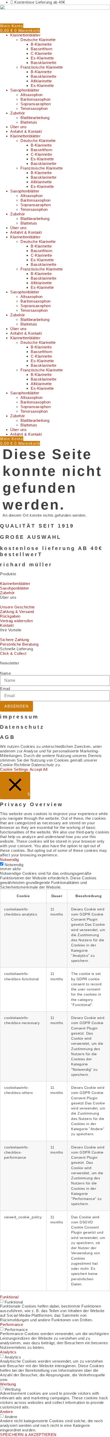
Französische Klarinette (41, 67)
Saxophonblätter (24, 90)
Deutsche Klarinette (38, 39)
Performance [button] (11, 1324)
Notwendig (14, 865)
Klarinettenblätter (25, 35)
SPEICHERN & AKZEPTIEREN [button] (28, 1434)
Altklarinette (41, 81)
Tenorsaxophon (34, 108)
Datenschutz (22, 727)
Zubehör (17, 113)
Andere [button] (6, 1411)
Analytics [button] (8, 1352)
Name (5, 673)
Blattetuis (28, 122)
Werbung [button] (8, 1384)
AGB (7, 737)
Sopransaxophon (35, 104)
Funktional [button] (9, 1297)
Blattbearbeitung (34, 117)
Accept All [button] (39, 769)
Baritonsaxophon (35, 99)
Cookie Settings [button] (14, 769)
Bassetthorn (41, 49)
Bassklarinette (43, 62)
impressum (19, 717)
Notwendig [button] (9, 859)
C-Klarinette (41, 53)
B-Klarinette (41, 44)
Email (5, 688)
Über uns (18, 127)
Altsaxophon (31, 95)
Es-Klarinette (42, 58)
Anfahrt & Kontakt (26, 131)
